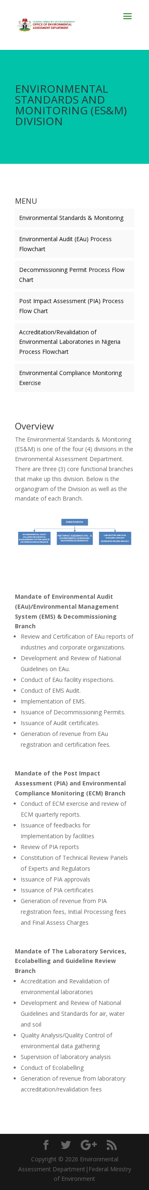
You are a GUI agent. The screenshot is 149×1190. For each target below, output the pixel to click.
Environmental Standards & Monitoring (71, 218)
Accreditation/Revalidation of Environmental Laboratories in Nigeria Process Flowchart (69, 342)
